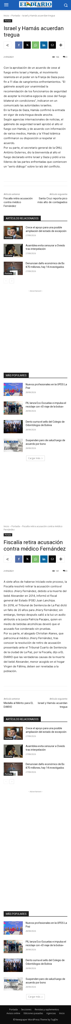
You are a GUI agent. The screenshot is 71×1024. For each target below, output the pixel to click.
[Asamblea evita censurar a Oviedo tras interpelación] (13, 250)
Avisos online (13, 1013)
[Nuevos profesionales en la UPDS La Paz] (13, 389)
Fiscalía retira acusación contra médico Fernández (18, 202)
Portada (15, 15)
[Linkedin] (44, 45)
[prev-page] (6, 281)
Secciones (26, 1009)
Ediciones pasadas (33, 1013)
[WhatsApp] (35, 45)
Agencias (51, 1013)
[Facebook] (18, 45)
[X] (27, 45)
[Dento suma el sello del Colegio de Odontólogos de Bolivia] (13, 426)
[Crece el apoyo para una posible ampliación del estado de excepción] (13, 232)
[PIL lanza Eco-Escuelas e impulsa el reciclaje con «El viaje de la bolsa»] (13, 408)
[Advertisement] (35, 328)
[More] (61, 45)
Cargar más (34, 458)
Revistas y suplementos (47, 1009)
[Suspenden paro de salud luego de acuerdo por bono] (13, 445)
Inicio (6, 15)
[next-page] (11, 281)
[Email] (52, 45)
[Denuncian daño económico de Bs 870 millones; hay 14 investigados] (13, 268)
